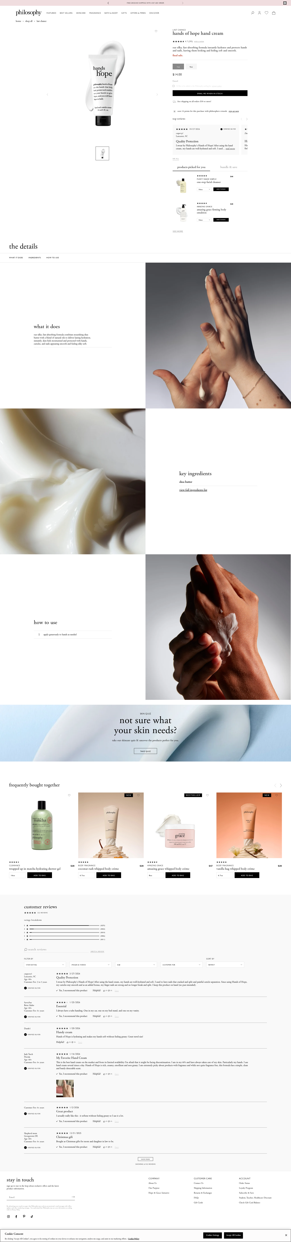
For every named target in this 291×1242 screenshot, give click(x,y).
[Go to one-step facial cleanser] (183, 185)
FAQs (196, 1198)
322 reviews (42, 913)
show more (145, 1159)
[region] (145, 1235)
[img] (104, 991)
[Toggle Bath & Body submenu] (119, 13)
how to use (52, 258)
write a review (97, 951)
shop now (160, 3)
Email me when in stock (210, 94)
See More (178, 231)
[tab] (191, 167)
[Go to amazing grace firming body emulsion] (183, 213)
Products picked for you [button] (191, 167)
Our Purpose (154, 1188)
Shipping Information (203, 1188)
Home (18, 21)
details (172, 3)
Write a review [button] (199, 41)
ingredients (34, 258)
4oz (191, 67)
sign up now (234, 111)
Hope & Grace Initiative (159, 1193)
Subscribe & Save (246, 1193)
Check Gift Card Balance (249, 1203)
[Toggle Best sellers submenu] (74, 13)
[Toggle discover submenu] (160, 13)
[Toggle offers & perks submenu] (147, 13)
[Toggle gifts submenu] (128, 13)
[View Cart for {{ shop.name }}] (273, 12)
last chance (41, 21)
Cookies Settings (212, 1235)
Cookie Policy (133, 1239)
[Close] (286, 1235)
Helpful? (97, 990)
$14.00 (177, 74)
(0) (106, 990)
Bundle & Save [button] (228, 167)
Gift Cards (198, 1203)
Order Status (244, 1183)
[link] (8, 1216)
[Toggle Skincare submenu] (87, 13)
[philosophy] (29, 12)
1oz (178, 67)
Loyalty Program (246, 1188)
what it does (16, 258)
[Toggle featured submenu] (58, 13)
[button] (47, 94)
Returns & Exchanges (203, 1193)
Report (117, 990)
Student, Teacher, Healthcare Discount (255, 1198)
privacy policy (217, 86)
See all (176, 159)
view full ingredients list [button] (193, 490)
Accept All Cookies (233, 1235)
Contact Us (198, 1183)
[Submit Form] (73, 1197)
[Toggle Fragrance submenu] (102, 13)
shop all (28, 21)
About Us (153, 1183)
